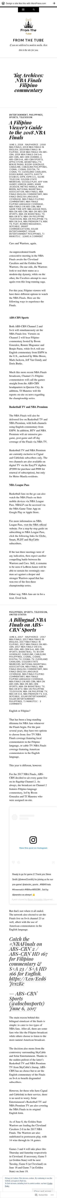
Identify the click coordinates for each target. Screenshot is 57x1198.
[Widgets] (23, 9)
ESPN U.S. (31, 177)
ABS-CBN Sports (33, 159)
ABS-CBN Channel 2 (31, 157)
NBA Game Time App (25, 207)
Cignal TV (15, 172)
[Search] (33, 9)
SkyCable (14, 226)
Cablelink (15, 167)
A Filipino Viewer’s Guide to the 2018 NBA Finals (27, 130)
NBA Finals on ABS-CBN (22, 206)
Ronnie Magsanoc (30, 224)
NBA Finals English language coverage (28, 196)
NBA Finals (31, 192)
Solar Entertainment (23, 230)
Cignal (13, 169)
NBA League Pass (36, 209)
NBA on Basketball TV (31, 214)
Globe (42, 536)
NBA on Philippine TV (35, 219)
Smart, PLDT (16, 539)
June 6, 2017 (22, 1008)
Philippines (36, 115)
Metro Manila (28, 187)
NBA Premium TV (32, 221)
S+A (45, 694)
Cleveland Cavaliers (34, 172)
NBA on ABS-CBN (18, 211)
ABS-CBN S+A (16, 159)
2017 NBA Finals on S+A (28, 647)
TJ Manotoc (30, 701)
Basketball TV (33, 162)
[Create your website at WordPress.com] (28, 3)
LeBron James (26, 184)
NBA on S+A (15, 221)
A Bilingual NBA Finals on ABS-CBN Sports (27, 624)
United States (17, 614)
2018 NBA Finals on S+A (28, 154)
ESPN (22, 177)
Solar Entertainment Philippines (25, 232)
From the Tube (28, 40)
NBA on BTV (15, 216)
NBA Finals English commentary (26, 193)
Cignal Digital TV (28, 169)
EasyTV (29, 174)
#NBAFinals (22, 943)
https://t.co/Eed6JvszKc (27, 981)
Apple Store (16, 162)
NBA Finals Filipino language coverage (26, 202)
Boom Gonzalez (34, 164)
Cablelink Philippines (34, 167)
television (25, 117)
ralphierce (31, 144)
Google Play (29, 182)
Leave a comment (33, 236)
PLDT (16, 224)
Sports (13, 117)
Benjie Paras (16, 164)
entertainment (18, 115)
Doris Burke (16, 174)
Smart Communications (19, 227)
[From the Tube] (28, 27)
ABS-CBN (14, 157)
